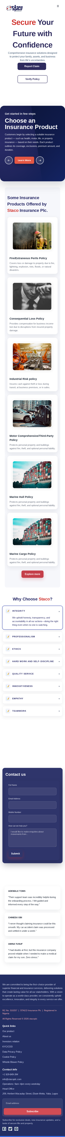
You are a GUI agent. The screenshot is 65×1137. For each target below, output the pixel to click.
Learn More (24, 160)
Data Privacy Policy (12, 1052)
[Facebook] (4, 1129)
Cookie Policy (9, 1057)
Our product (8, 1031)
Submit (15, 853)
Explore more (32, 574)
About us (6, 1036)
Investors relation (10, 1041)
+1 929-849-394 (10, 1074)
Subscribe (32, 1111)
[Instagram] (16, 1129)
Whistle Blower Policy (13, 1062)
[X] (10, 1129)
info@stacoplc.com (11, 1079)
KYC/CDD (7, 1046)
